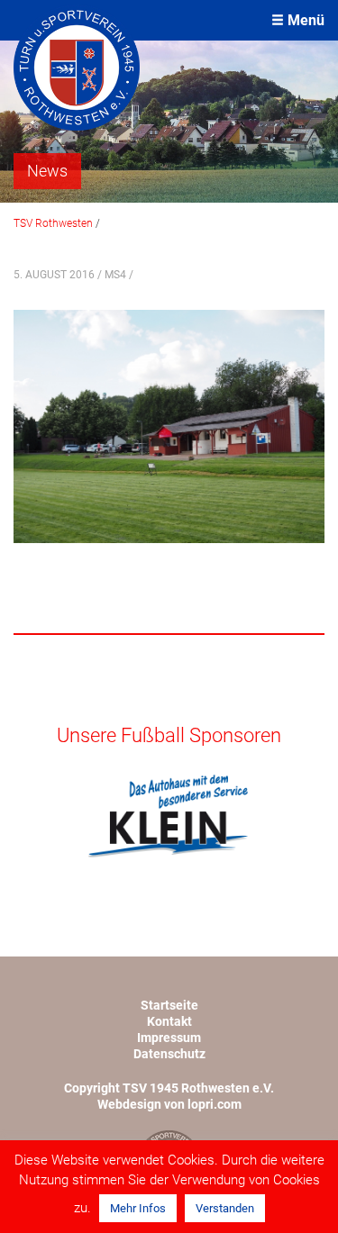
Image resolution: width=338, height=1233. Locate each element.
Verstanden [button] (225, 1208)
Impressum (169, 1037)
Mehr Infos (138, 1208)
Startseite (169, 1005)
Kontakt (169, 1021)
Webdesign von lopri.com (169, 1104)
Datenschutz (169, 1054)
